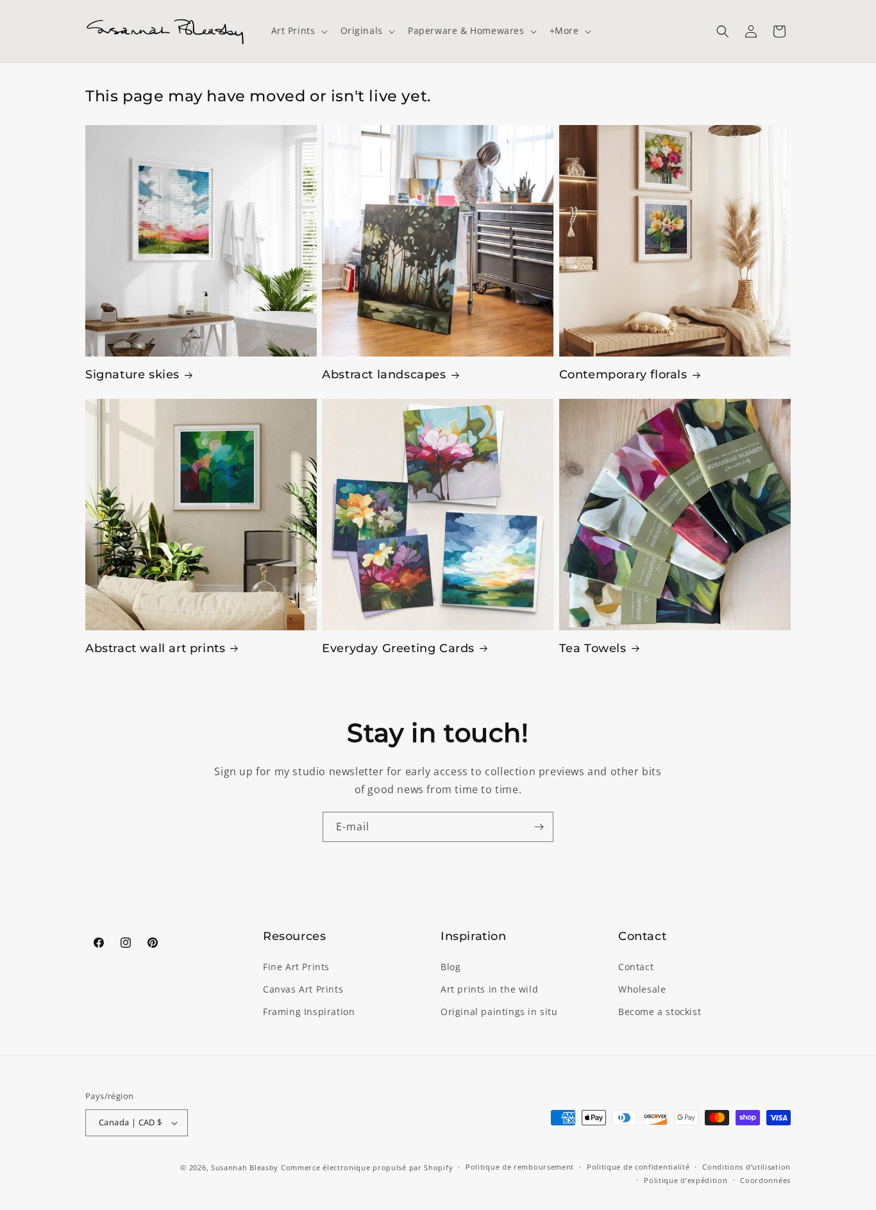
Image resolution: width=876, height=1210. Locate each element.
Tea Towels (593, 648)
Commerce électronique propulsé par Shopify (367, 1167)
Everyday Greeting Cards (398, 648)
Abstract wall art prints (155, 648)
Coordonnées (765, 1180)
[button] (298, 30)
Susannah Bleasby (244, 1167)
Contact (635, 967)
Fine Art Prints (296, 967)
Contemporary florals (623, 374)
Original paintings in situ (499, 1011)
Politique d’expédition (685, 1180)
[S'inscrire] (539, 827)
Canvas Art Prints (303, 989)
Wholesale (642, 989)
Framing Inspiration (309, 1011)
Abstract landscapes (384, 374)
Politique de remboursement (520, 1167)
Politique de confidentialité (638, 1167)
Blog (450, 967)
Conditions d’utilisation (746, 1167)
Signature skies (132, 374)
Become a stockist (659, 1011)
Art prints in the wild (489, 989)
